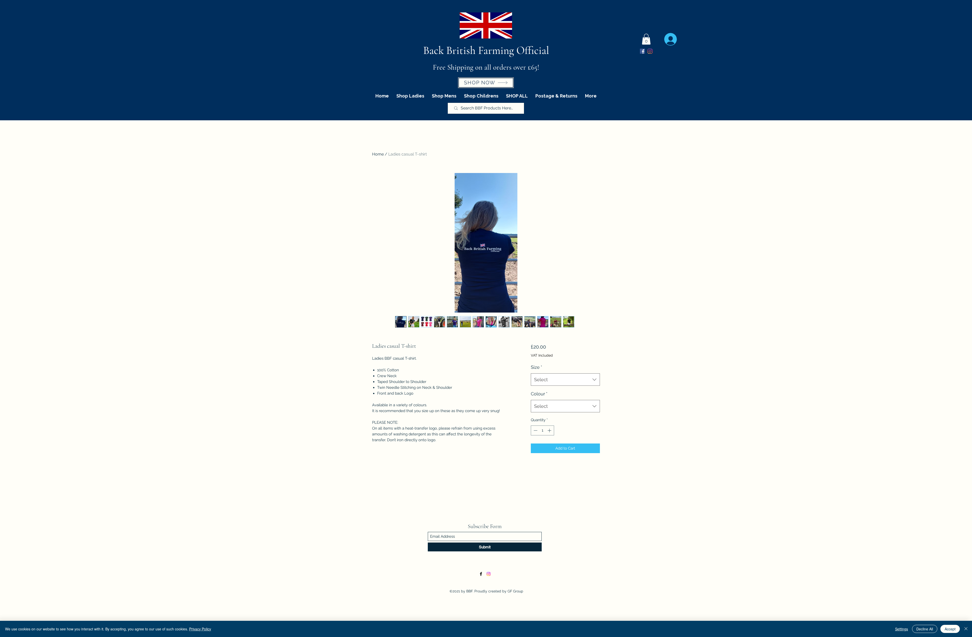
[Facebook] (642, 51)
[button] (646, 39)
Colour (539, 393)
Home (378, 154)
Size (536, 367)
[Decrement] (535, 430)
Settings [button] (901, 628)
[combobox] (565, 379)
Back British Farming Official (486, 50)
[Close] (966, 629)
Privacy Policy (200, 628)
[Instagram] (488, 573)
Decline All (924, 628)
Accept (950, 628)
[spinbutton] (542, 430)
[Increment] (549, 430)
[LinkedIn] (650, 51)
